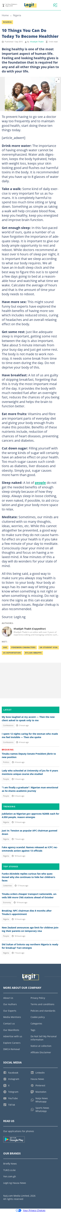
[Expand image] (57, 80)
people (40, 482)
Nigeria (17, 15)
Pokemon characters (23, 647)
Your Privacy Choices (34, 1210)
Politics (6, 762)
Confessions (8, 725)
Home (5, 15)
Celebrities (7, 885)
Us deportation (12, 653)
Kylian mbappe (33, 653)
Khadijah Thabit (37, 42)
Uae (5, 647)
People (6, 779)
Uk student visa (49, 647)
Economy (7, 902)
